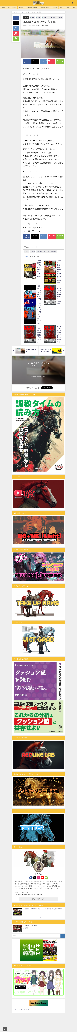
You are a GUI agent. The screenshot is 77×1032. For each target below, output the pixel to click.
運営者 (3, 7)
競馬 (39, 17)
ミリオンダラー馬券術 (32, 7)
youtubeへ (38, 917)
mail (74, 7)
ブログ (26, 17)
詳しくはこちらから (38, 899)
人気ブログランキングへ (21, 1009)
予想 (33, 17)
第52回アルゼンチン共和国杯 (53, 17)
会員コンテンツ (12, 7)
